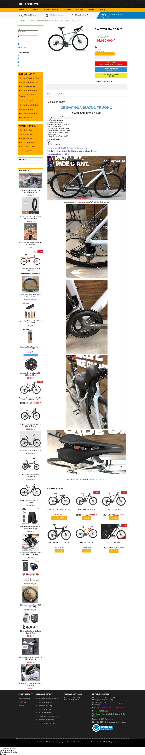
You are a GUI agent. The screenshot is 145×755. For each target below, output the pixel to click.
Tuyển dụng (23, 702)
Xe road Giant (58, 20)
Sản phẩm (31, 20)
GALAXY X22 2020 (114, 542)
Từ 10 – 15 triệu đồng (27, 147)
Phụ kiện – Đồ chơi (51, 10)
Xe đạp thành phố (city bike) (29, 82)
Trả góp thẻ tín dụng (57, 15)
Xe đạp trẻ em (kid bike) (28, 101)
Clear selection (99, 51)
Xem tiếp (86, 518)
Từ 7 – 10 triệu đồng (27, 142)
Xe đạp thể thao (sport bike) (29, 78)
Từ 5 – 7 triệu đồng (26, 138)
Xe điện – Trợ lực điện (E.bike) (27, 96)
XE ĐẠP (35, 10)
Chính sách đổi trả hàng (46, 720)
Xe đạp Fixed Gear (26, 109)
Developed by (8, 748)
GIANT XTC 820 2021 (114, 510)
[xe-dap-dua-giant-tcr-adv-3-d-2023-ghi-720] (69, 39)
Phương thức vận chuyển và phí (48, 716)
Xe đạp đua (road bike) (44, 20)
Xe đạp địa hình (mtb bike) (29, 105)
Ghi (96, 47)
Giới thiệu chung (24, 699)
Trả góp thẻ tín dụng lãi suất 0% (48, 699)
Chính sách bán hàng (45, 706)
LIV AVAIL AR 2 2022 (86, 542)
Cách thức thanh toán (45, 713)
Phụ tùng (67, 10)
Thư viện (79, 10)
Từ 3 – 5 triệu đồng (26, 134)
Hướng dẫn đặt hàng (45, 702)
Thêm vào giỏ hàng (102, 57)
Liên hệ (102, 10)
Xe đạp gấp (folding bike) (28, 90)
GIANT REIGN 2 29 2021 (86, 510)
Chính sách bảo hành (45, 709)
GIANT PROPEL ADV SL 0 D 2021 (59, 542)
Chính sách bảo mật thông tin (47, 723)
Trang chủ (23, 10)
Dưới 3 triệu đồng (26, 130)
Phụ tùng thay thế (26, 117)
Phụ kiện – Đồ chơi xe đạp (29, 113)
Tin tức (91, 10)
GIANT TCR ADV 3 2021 (98, 479)
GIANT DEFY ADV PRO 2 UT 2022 (59, 510)
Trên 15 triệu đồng (26, 151)
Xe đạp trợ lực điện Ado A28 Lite (30, 450)
